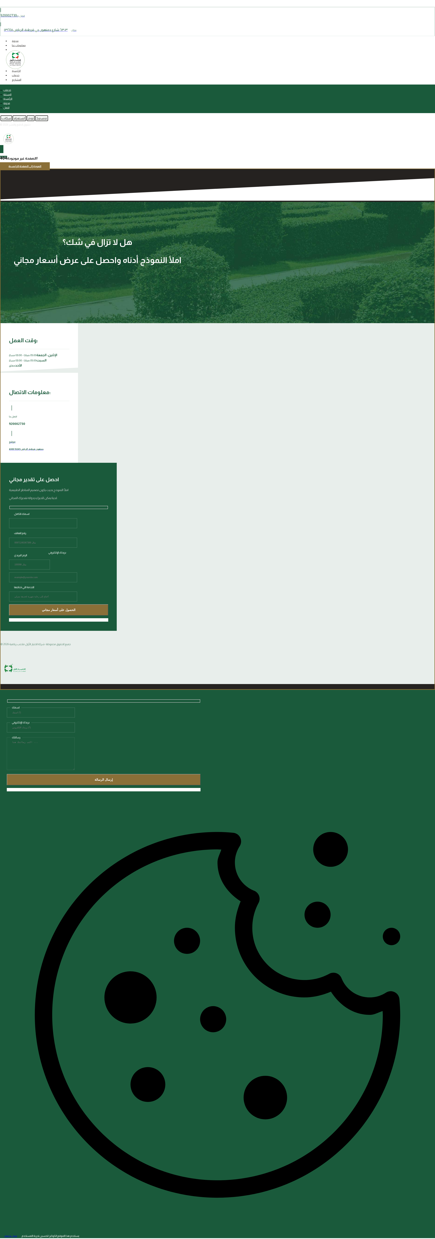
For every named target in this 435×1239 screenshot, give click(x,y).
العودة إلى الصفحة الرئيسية (24, 166)
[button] (41, 118)
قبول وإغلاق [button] (10, 1236)
